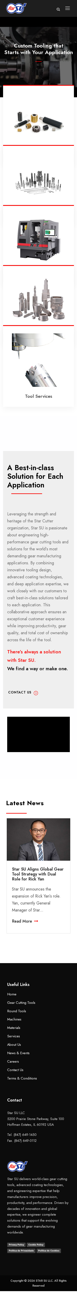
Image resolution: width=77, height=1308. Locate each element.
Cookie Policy (35, 1244)
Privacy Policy (16, 1244)
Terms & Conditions (22, 1078)
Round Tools (16, 1011)
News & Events (18, 1053)
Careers (13, 1061)
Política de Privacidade (21, 1250)
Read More (22, 921)
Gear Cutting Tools (21, 1002)
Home (11, 994)
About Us (14, 1044)
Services (13, 1036)
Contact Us (38, 69)
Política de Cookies (48, 1250)
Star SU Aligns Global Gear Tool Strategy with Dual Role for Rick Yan (38, 874)
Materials (13, 1027)
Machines (14, 1019)
